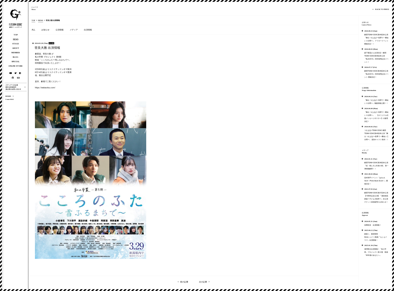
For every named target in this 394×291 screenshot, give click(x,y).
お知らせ (45, 29)
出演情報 (88, 29)
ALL (33, 29)
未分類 (51, 43)
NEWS (40, 20)
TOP (33, 20)
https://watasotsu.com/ (45, 87)
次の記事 (203, 281)
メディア (74, 29)
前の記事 (184, 281)
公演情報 (60, 29)
